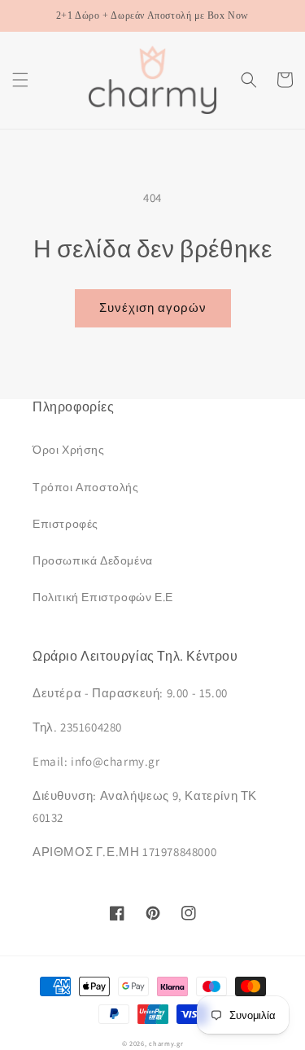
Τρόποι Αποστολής (86, 487)
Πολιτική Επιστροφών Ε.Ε (103, 597)
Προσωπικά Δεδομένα (93, 560)
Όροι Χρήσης (69, 449)
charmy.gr (166, 1043)
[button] (20, 80)
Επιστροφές (65, 523)
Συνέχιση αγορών (153, 307)
